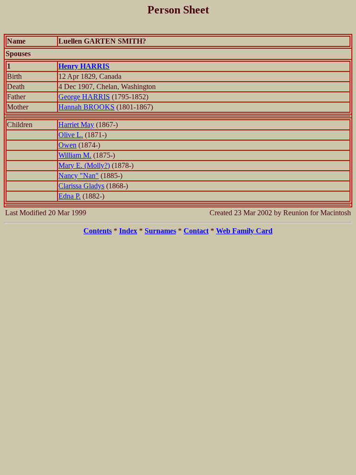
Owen (67, 145)
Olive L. (70, 135)
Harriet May (76, 124)
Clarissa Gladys (81, 186)
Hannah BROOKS (86, 107)
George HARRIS (84, 97)
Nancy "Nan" (78, 176)
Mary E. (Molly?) (84, 165)
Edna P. (69, 196)
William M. (74, 155)
